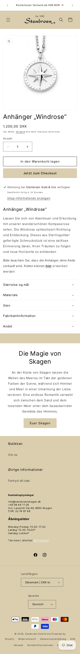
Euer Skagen (40, 423)
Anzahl (7, 138)
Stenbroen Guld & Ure (38, 633)
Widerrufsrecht (27, 639)
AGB (72, 639)
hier (48, 266)
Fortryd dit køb (19, 480)
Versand (20, 131)
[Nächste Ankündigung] (72, 5)
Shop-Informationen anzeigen (28, 198)
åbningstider (41, 540)
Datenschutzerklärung (53, 639)
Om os (12, 454)
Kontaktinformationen (40, 645)
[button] (8, 19)
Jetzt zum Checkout (40, 173)
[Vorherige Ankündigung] (7, 5)
